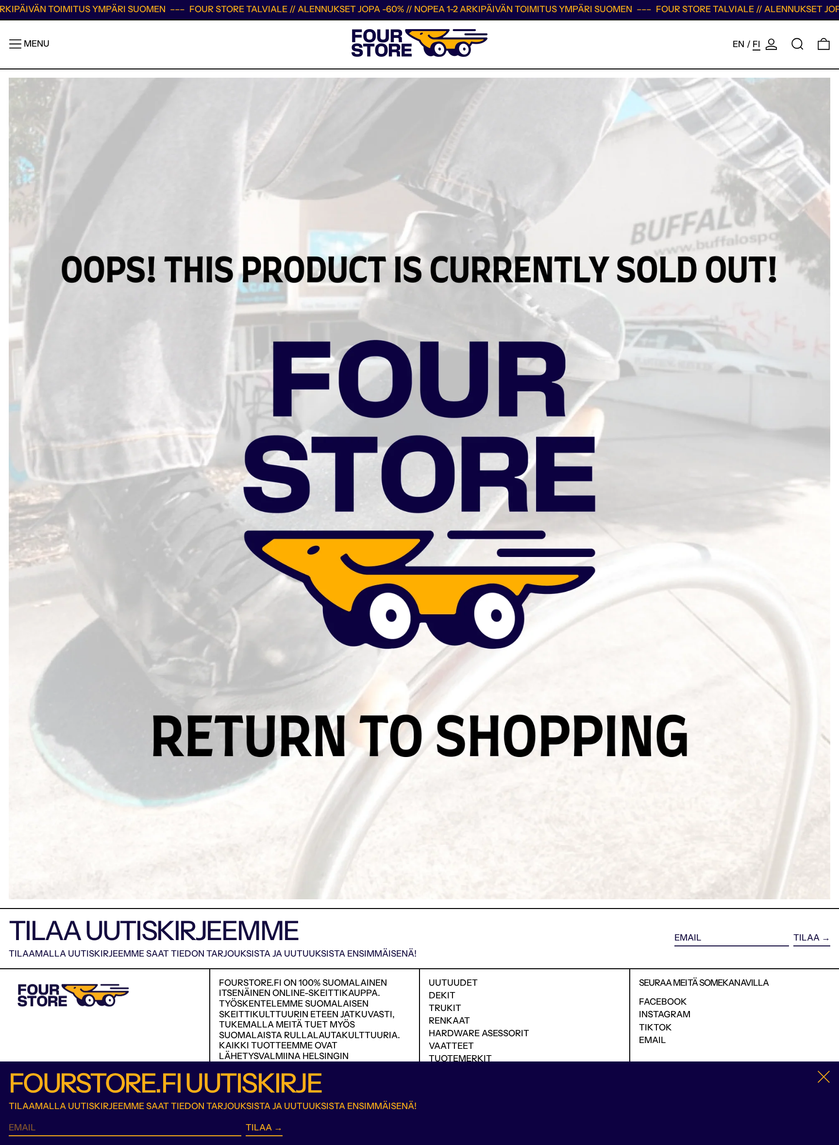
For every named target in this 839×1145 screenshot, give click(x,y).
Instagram (664, 1015)
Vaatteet (451, 1046)
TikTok (655, 1028)
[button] (797, 44)
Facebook (663, 1002)
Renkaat (449, 1020)
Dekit (442, 995)
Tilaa (806, 937)
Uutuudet (453, 982)
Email (652, 1040)
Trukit (445, 1008)
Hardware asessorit (479, 1033)
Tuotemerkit (460, 1058)
